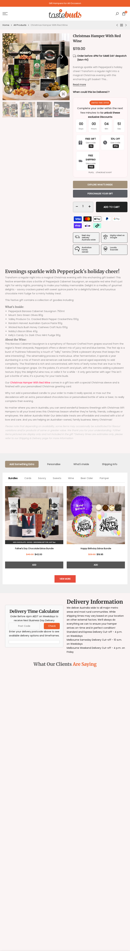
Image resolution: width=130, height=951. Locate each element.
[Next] (125, 524)
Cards (27, 478)
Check (52, 626)
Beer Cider (87, 478)
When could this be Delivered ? (91, 92)
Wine (71, 478)
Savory (42, 478)
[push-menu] (5, 13)
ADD (34, 564)
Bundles (13, 478)
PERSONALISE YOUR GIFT (100, 193)
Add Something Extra (21, 464)
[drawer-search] (117, 14)
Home (6, 25)
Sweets (57, 478)
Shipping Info (109, 464)
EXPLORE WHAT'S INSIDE (100, 184)
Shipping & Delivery (30, 438)
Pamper (104, 478)
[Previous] (5, 524)
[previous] (10, 57)
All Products (20, 25)
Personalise (53, 464)
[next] (62, 57)
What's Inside (81, 464)
